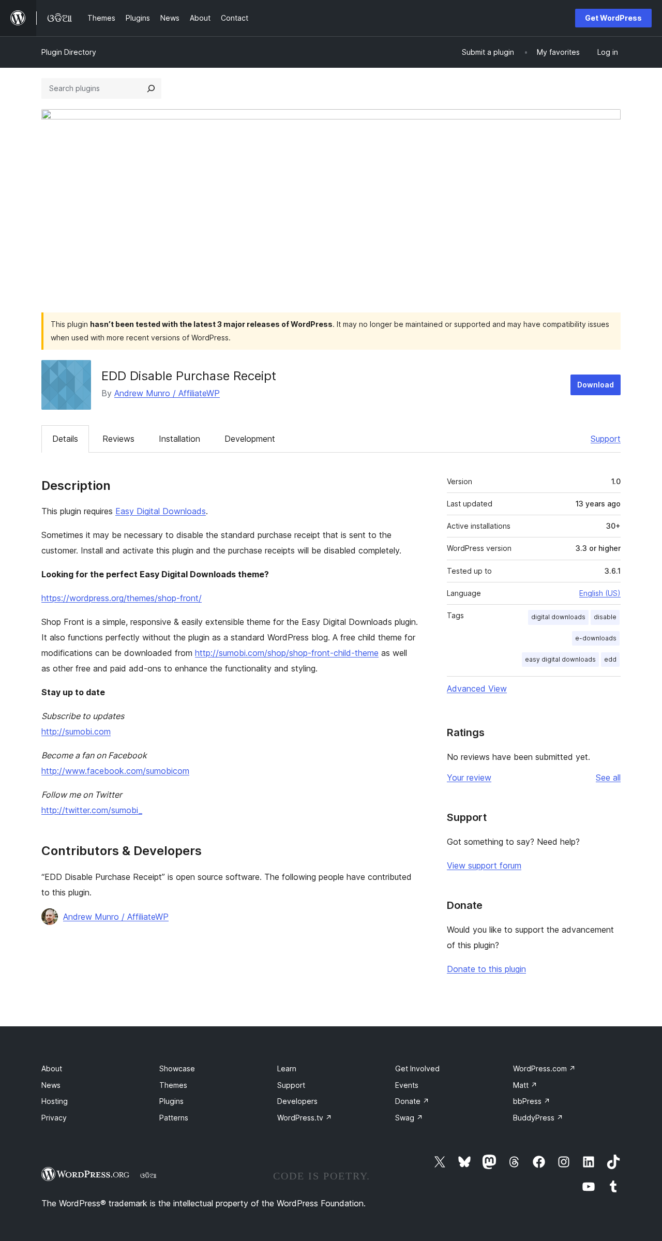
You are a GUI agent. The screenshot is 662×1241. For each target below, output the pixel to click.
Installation (179, 438)
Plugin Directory (68, 52)
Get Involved (417, 1068)
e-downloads (595, 638)
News (51, 1085)
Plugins (171, 1101)
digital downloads (558, 617)
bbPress (531, 1101)
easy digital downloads (560, 659)
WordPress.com (544, 1068)
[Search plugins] (151, 88)
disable (605, 617)
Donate (412, 1101)
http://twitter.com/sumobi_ (91, 810)
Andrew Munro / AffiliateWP (167, 393)
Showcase (177, 1068)
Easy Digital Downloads (160, 511)
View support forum (484, 865)
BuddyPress (538, 1117)
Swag (409, 1117)
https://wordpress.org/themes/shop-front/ (121, 598)
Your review (469, 777)
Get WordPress (613, 17)
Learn (286, 1068)
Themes (173, 1085)
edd (610, 659)
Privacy (54, 1117)
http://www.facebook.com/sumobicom (115, 771)
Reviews (118, 438)
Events (406, 1085)
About (51, 1068)
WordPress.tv (304, 1117)
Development (249, 438)
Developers (297, 1101)
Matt (525, 1085)
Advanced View (477, 688)
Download (595, 384)
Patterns (173, 1117)
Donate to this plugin (486, 969)
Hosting (54, 1101)
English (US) (600, 593)
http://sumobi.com (76, 731)
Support (606, 438)
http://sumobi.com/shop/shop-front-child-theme (287, 653)
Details (65, 438)
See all (608, 777)
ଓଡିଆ (148, 1175)
